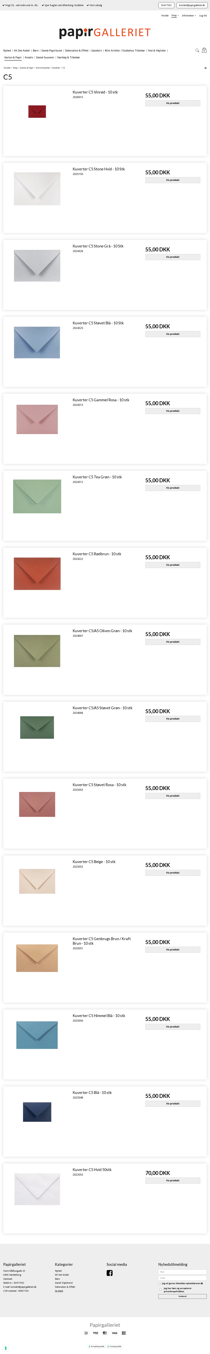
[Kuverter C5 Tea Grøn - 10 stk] (37, 504)
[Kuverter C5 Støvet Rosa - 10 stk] (37, 812)
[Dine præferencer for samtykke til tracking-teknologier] (6, 1348)
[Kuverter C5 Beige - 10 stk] (37, 889)
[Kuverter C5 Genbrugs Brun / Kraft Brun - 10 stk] (37, 966)
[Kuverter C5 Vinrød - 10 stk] (37, 120)
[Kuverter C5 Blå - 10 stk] (37, 1120)
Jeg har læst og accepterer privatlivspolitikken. (178, 1290)
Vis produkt (172, 103)
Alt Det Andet (62, 1274)
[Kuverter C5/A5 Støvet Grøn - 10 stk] (37, 735)
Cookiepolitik (115, 1346)
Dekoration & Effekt (65, 1287)
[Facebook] (110, 1274)
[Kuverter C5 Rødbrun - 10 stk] (37, 581)
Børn (57, 1279)
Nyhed (58, 1271)
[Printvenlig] (205, 68)
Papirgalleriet (105, 1325)
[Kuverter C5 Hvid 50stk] (37, 1197)
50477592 (166, 5)
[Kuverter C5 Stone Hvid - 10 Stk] (37, 196)
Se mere (59, 1291)
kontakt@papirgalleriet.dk (192, 5)
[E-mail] (182, 1278)
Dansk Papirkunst (64, 1283)
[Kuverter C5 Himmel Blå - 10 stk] (37, 1043)
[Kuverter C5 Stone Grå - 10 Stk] (37, 274)
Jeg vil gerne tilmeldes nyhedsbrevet (182, 1284)
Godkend (182, 1296)
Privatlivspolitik (97, 1346)
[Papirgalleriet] (105, 33)
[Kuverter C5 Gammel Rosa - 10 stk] (37, 427)
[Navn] (182, 1272)
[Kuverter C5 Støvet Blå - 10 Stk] (37, 350)
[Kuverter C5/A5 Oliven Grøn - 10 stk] (37, 658)
